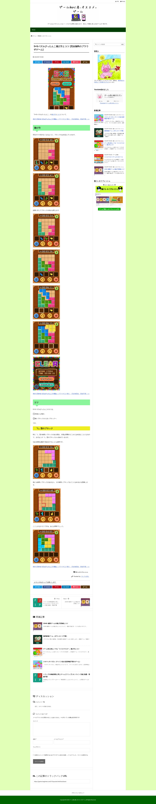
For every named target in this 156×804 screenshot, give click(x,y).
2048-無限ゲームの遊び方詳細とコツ (55, 623)
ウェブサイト (37, 747)
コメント (35, 721)
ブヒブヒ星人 (85, 576)
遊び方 (54, 114)
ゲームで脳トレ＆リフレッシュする (109, 209)
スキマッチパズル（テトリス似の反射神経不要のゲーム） (62, 661)
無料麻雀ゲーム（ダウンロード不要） (55, 636)
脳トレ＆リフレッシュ (45, 36)
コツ (58, 114)
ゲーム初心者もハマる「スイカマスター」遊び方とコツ (61, 649)
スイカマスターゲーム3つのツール (113, 157)
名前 (34, 739)
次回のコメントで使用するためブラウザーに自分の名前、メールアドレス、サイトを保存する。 (62, 755)
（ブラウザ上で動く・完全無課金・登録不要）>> (61, 119)
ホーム (34, 36)
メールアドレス (59, 739)
